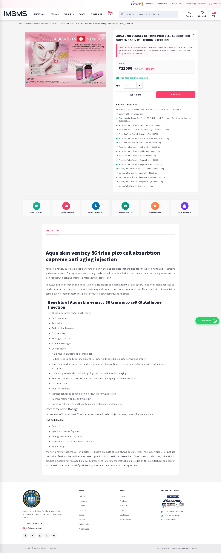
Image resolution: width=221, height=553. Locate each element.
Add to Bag (136, 94)
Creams (55, 14)
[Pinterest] (47, 535)
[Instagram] (40, 535)
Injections (40, 14)
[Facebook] (25, 535)
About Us (124, 505)
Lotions (82, 496)
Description (52, 230)
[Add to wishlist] (193, 35)
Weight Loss (84, 528)
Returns (195, 548)
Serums (82, 519)
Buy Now (175, 94)
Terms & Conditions (180, 548)
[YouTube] (54, 535)
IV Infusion (97, 14)
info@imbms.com (34, 528)
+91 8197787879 (34, 523)
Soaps (82, 14)
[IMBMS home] (15, 14)
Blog (110, 13)
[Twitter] (32, 535)
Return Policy (125, 519)
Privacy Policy (163, 548)
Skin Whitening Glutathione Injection (42, 23)
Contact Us (124, 515)
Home (20, 23)
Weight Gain (84, 524)
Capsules (69, 14)
